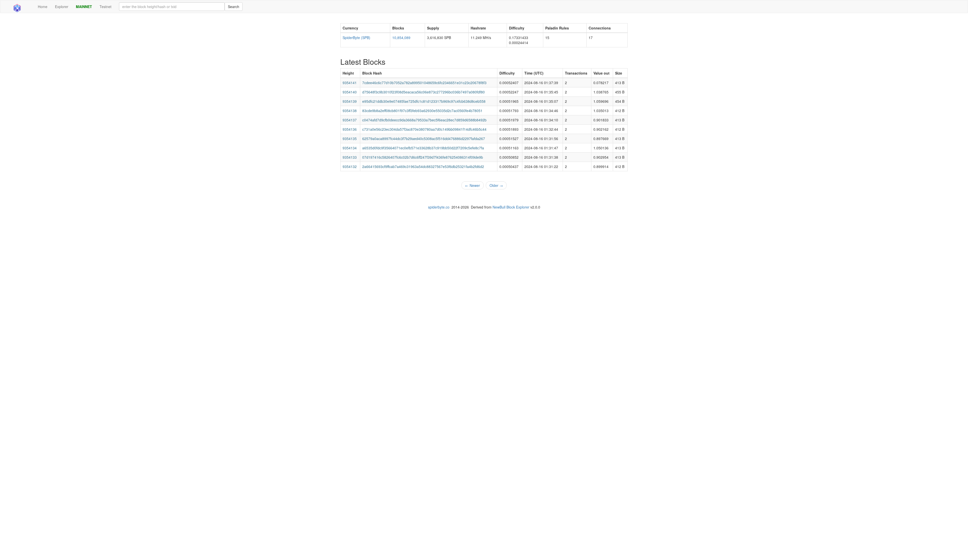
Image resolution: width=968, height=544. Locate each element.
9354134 (350, 147)
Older (496, 185)
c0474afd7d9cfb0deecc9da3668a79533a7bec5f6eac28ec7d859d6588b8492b (424, 119)
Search (233, 6)
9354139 (350, 101)
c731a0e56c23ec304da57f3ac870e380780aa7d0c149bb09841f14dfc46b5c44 (424, 129)
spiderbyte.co (438, 207)
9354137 (350, 119)
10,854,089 (401, 37)
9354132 (350, 166)
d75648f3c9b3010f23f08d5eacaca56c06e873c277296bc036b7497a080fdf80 (423, 91)
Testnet (105, 6)
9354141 (350, 82)
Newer (472, 185)
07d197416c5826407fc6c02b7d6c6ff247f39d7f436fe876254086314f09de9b (422, 157)
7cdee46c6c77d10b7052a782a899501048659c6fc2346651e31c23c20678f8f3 (424, 82)
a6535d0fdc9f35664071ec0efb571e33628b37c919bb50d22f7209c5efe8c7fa (423, 147)
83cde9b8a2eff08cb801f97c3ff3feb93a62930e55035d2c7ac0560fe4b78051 (422, 110)
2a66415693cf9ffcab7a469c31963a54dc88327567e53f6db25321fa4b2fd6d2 (423, 166)
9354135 (350, 138)
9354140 (350, 91)
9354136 (350, 129)
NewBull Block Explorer (511, 207)
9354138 (350, 110)
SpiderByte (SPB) (356, 37)
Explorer (61, 6)
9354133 (350, 157)
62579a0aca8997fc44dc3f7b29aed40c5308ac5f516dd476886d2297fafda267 (423, 138)
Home (42, 6)
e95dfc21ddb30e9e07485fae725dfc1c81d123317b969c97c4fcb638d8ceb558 (424, 101)
